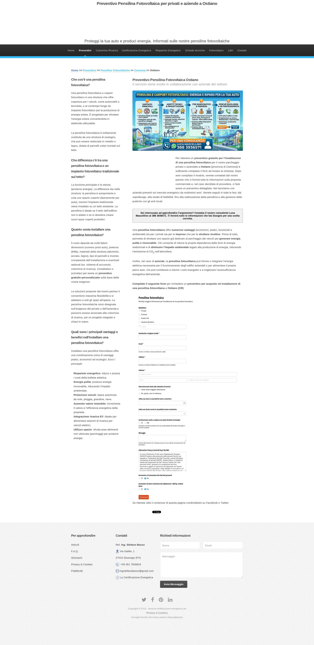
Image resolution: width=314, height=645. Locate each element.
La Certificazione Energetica (136, 577)
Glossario (76, 557)
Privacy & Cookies (82, 564)
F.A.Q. (74, 551)
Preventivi (85, 50)
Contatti (241, 50)
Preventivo (89, 70)
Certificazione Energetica (136, 50)
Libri (230, 50)
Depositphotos (175, 617)
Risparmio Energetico (168, 50)
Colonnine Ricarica (107, 50)
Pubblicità (77, 570)
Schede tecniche (195, 50)
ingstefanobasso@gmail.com (137, 570)
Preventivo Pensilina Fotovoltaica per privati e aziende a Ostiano (157, 3)
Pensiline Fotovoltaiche (115, 70)
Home (71, 50)
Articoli (75, 544)
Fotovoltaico (216, 50)
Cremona (140, 70)
